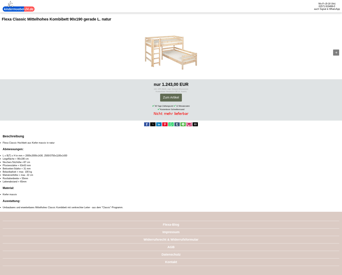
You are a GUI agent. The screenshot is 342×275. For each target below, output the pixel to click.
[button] (336, 53)
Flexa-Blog (171, 224)
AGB (171, 247)
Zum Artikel (171, 97)
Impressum (171, 232)
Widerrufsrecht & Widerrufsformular (171, 239)
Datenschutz (171, 254)
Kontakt (171, 262)
